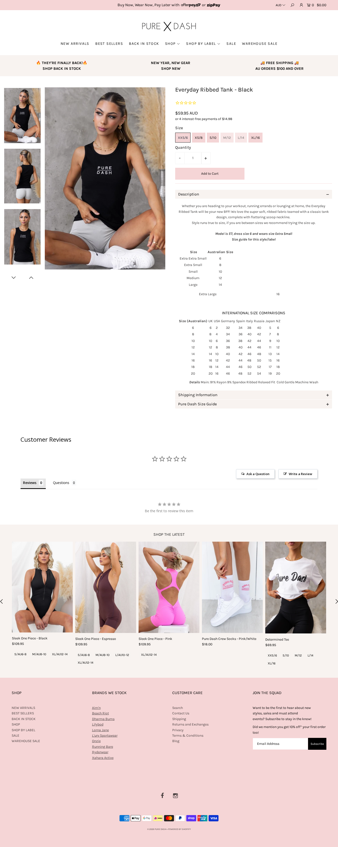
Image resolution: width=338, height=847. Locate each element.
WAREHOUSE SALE (259, 43)
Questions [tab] (61, 482)
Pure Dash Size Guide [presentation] (197, 404)
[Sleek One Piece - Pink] (169, 587)
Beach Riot (100, 713)
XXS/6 (183, 138)
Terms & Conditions (187, 735)
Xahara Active (103, 758)
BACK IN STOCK (144, 43)
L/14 (241, 138)
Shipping (179, 719)
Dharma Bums (103, 719)
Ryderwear (100, 752)
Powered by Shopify (179, 829)
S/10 (213, 138)
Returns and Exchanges (190, 724)
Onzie (96, 741)
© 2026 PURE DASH (157, 829)
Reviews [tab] (29, 482)
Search (177, 708)
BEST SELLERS (109, 43)
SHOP (170, 43)
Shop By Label (201, 43)
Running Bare (102, 747)
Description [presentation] (188, 194)
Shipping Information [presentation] (197, 394)
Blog (175, 741)
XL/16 (255, 138)
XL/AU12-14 (60, 654)
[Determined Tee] (295, 587)
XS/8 (199, 138)
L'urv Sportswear (105, 735)
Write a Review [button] (300, 474)
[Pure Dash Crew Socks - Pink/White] (232, 587)
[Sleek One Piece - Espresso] (105, 587)
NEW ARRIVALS (75, 43)
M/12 (227, 138)
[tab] (253, 194)
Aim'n (96, 708)
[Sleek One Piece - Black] (42, 587)
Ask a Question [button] (257, 474)
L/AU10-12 (122, 655)
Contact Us (180, 713)
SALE (231, 43)
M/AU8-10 (39, 654)
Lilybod (97, 724)
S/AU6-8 (20, 654)
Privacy (178, 730)
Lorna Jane (100, 730)
